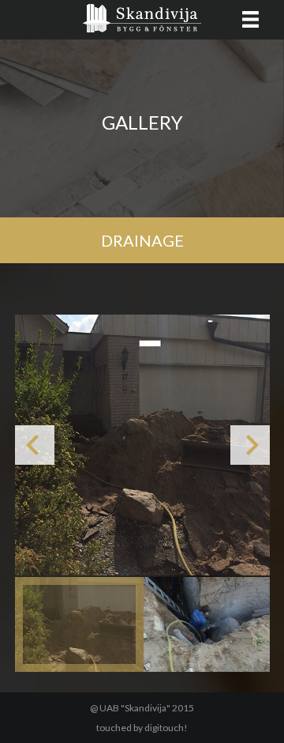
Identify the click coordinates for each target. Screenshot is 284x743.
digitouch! (166, 728)
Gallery (142, 122)
